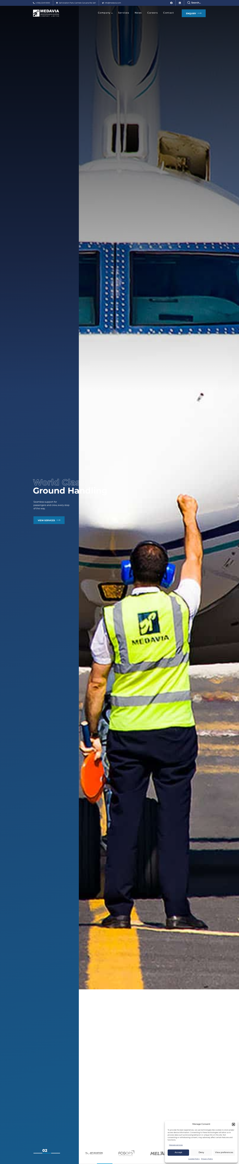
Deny (201, 1153)
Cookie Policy (194, 1159)
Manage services (176, 1145)
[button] (233, 1124)
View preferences (224, 1153)
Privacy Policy (207, 1159)
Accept (178, 1153)
